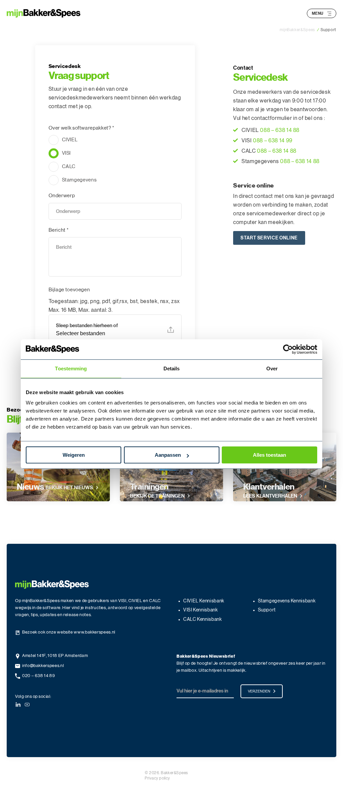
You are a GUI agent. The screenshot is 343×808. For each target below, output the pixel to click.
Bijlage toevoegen (69, 289)
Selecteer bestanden (80, 333)
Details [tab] (171, 368)
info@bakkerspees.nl (43, 666)
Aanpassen (168, 455)
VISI (66, 153)
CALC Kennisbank (202, 619)
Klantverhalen (268, 487)
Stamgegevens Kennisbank (287, 601)
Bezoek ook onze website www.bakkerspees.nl (69, 632)
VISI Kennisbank (200, 610)
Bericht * (59, 230)
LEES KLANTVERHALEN (270, 496)
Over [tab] (272, 368)
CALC (69, 166)
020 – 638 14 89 (38, 676)
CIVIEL (70, 139)
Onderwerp (62, 195)
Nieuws (30, 487)
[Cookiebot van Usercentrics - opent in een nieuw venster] (288, 349)
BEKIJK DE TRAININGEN (157, 496)
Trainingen (149, 487)
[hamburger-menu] (329, 13)
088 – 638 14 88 (279, 130)
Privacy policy (157, 778)
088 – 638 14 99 (272, 140)
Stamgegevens (79, 179)
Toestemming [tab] (71, 368)
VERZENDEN (259, 691)
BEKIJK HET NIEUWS (69, 488)
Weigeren (74, 455)
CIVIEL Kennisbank (203, 601)
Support (267, 610)
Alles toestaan (269, 455)
